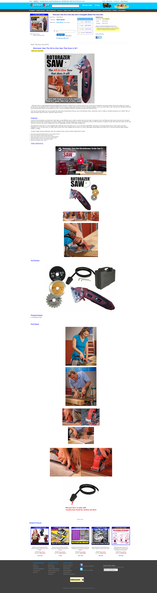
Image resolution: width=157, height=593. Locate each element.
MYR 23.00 (103, 553)
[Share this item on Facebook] (97, 38)
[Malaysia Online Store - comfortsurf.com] (40, 5)
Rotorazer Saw (40, 35)
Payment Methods (67, 570)
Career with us (36, 570)
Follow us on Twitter (88, 570)
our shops (67, 22)
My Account (109, 1)
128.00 (83, 551)
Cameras (59, 10)
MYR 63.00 (123, 553)
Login (103, 1)
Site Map (35, 572)
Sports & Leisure (86, 10)
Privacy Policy (66, 568)
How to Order (51, 567)
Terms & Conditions (68, 565)
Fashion (115, 10)
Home (30, 1)
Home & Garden (77, 10)
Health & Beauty (40, 10)
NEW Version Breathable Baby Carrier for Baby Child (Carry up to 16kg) (39, 549)
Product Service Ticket (53, 570)
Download (50, 574)
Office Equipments (51, 10)
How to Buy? (68, 35)
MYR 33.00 (42, 553)
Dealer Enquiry (124, 1)
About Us (35, 565)
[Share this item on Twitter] (100, 38)
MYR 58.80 (83, 553)
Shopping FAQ (66, 572)
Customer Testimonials (38, 568)
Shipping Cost (99, 17)
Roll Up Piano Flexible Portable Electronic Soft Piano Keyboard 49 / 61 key (60, 549)
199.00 (124, 551)
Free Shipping (105, 19)
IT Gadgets (32, 10)
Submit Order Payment (53, 568)
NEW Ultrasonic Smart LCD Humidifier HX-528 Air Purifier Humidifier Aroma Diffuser (121, 549)
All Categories (122, 10)
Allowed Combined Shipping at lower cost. (106, 26)
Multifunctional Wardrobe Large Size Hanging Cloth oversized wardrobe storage (80, 549)
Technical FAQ (51, 572)
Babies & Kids (67, 10)
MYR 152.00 (63, 553)
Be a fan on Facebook (88, 566)
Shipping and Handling (69, 574)
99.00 (43, 551)
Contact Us (116, 1)
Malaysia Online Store (89, 588)
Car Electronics (97, 10)
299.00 (63, 551)
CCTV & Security (106, 10)
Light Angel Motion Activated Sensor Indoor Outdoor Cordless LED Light (100, 548)
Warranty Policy (67, 567)
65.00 (104, 551)
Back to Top (80, 519)
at (67, 22)
